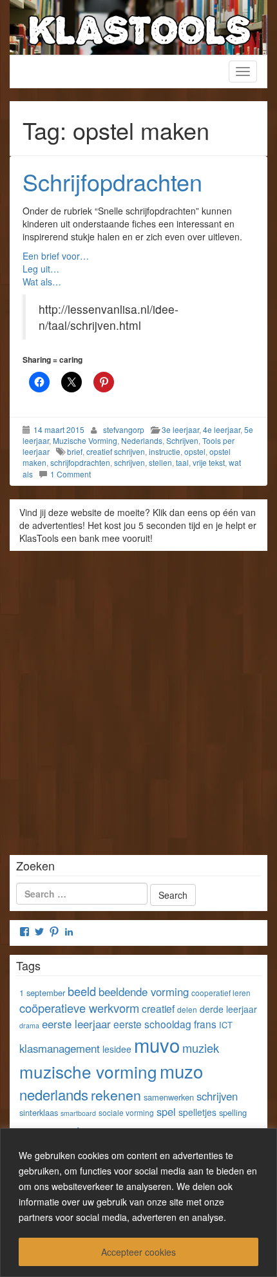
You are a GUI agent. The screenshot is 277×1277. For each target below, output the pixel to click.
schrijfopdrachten (80, 462)
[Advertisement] (138, 698)
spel (166, 1111)
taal (182, 462)
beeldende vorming (144, 991)
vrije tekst (209, 462)
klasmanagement (59, 1048)
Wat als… (42, 281)
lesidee (116, 1048)
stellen (160, 462)
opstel (194, 451)
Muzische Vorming (85, 440)
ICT (226, 1025)
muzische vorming (88, 1071)
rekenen (116, 1094)
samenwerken (169, 1097)
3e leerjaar (180, 429)
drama (29, 1025)
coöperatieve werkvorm (79, 1007)
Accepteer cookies (138, 1251)
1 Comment (70, 473)
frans (205, 1024)
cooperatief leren (221, 992)
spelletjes (197, 1112)
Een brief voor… (56, 255)
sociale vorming (126, 1112)
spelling (233, 1112)
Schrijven (182, 440)
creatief (158, 1008)
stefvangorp (123, 429)
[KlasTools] (138, 25)
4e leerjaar (221, 429)
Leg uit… (41, 268)
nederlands (53, 1094)
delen (187, 1009)
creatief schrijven (115, 451)
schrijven (129, 462)
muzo (181, 1071)
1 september (42, 992)
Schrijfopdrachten (112, 181)
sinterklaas (38, 1112)
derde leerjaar (228, 1009)
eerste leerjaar (76, 1024)
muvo (157, 1044)
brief (74, 451)
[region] (138, 1202)
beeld (82, 991)
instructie (164, 451)
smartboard (78, 1113)
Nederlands (141, 440)
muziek (200, 1047)
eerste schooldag (152, 1024)
